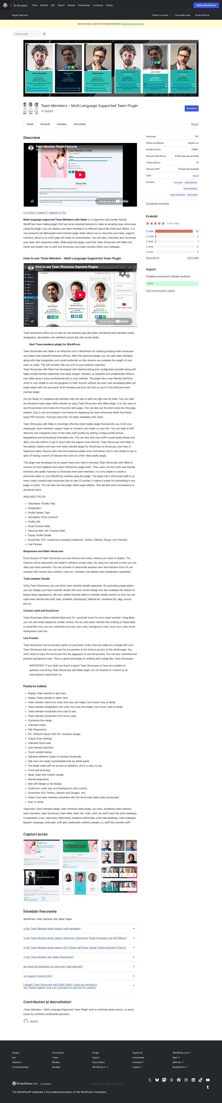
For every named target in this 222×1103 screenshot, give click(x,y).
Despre (15, 1052)
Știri (14, 1057)
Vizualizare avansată (157, 203)
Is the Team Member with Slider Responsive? (48, 957)
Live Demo (29, 212)
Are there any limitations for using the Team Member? (53, 966)
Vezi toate (193, 257)
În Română (46, 1084)
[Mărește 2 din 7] (55, 873)
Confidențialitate (20, 1067)
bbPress (178, 1062)
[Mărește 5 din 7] (133, 843)
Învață (95, 1052)
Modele (56, 1067)
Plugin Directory (20, 15)
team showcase (178, 195)
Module (56, 1062)
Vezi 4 (196, 175)
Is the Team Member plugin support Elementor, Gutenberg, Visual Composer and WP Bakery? (75, 938)
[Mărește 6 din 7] (133, 870)
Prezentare (58, 1052)
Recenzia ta (152, 257)
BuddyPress (180, 1067)
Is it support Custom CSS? (38, 976)
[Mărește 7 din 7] (133, 884)
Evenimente (138, 1057)
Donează (138, 1062)
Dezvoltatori (98, 1062)
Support (42, 212)
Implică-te (137, 1052)
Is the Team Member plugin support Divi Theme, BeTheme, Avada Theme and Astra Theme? (74, 947)
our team (178, 182)
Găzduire (16, 1062)
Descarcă (192, 108)
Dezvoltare (80, 124)
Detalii (30, 124)
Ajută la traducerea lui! (133, 23)
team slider (192, 195)
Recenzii (45, 124)
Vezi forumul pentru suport (160, 290)
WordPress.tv (100, 1067)
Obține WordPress (206, 5)
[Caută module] (44, 34)
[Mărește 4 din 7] (94, 875)
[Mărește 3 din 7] (94, 843)
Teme (55, 1057)
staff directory (191, 182)
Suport (195, 124)
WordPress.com (182, 1052)
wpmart (49, 110)
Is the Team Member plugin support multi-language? (52, 928)
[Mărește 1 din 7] (55, 843)
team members (190, 188)
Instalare (61, 124)
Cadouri (138, 1067)
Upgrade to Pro (57, 212)
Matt (176, 1057)
